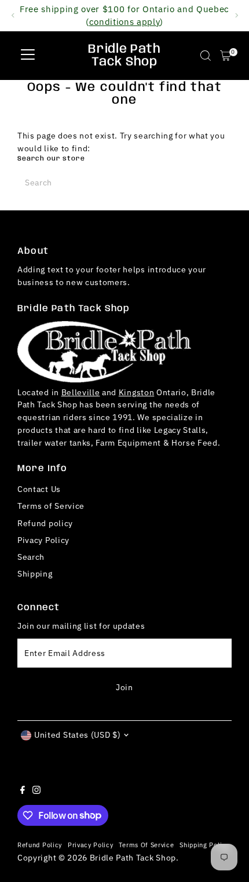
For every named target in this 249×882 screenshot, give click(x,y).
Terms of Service (51, 506)
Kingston (136, 392)
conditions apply (124, 21)
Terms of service (146, 844)
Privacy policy (90, 844)
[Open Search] (205, 55)
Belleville (80, 392)
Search (31, 557)
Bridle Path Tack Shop (124, 55)
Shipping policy (204, 844)
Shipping (34, 573)
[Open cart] (225, 55)
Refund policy (45, 523)
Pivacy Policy (43, 540)
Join (124, 687)
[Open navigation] (27, 55)
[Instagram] (36, 791)
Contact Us (39, 489)
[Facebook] (22, 791)
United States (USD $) (77, 735)
